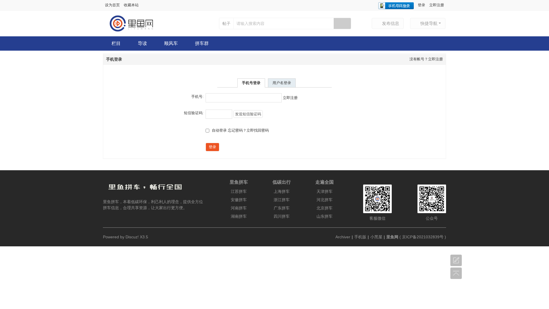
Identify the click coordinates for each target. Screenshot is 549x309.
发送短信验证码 (248, 114)
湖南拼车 (239, 216)
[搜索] (342, 23)
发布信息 (390, 23)
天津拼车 (325, 191)
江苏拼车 (239, 191)
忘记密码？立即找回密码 (248, 130)
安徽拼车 (239, 199)
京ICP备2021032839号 (422, 237)
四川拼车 (282, 216)
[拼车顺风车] (128, 23)
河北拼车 (325, 199)
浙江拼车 (282, 199)
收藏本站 (131, 5)
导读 (142, 43)
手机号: (197, 96)
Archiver (342, 237)
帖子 (226, 23)
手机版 (360, 237)
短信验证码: (194, 113)
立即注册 (436, 5)
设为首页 (112, 5)
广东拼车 (282, 208)
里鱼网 (392, 237)
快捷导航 (428, 23)
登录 (421, 5)
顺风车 (171, 43)
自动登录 (219, 130)
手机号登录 (251, 83)
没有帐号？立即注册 (426, 59)
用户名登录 (281, 83)
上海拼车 (282, 191)
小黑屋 (376, 237)
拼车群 (202, 43)
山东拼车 (325, 216)
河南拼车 (239, 208)
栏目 (116, 43)
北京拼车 (325, 208)
